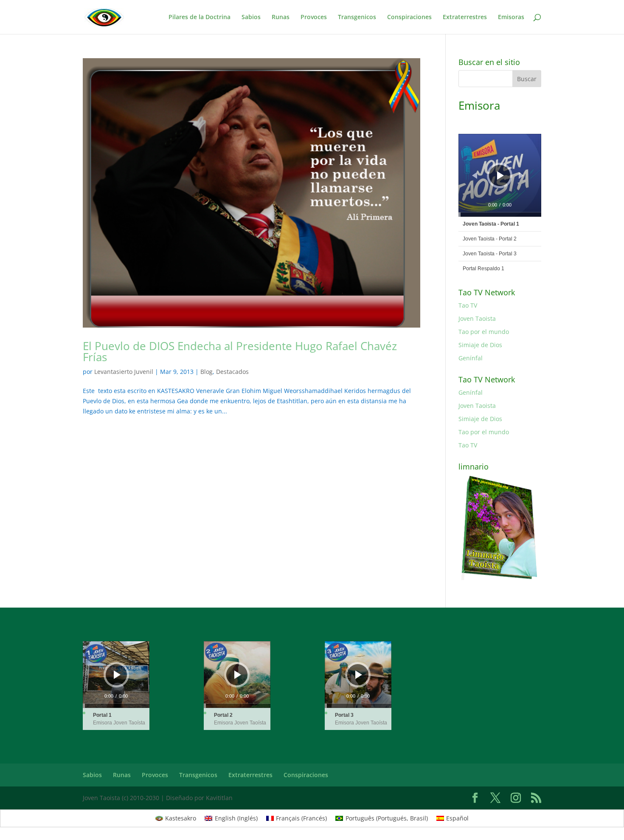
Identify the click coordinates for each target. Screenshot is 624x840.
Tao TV (467, 305)
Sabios (251, 17)
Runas (281, 17)
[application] (499, 175)
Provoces (314, 17)
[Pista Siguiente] (521, 175)
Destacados (232, 372)
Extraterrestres (465, 17)
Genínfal (470, 358)
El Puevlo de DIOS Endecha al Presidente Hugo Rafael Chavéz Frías (240, 351)
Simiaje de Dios (480, 345)
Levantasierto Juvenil (123, 372)
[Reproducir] (500, 175)
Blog (206, 372)
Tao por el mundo (483, 332)
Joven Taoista (477, 318)
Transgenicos (357, 17)
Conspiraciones (409, 17)
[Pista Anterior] (474, 175)
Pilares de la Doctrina (199, 17)
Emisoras (511, 17)
